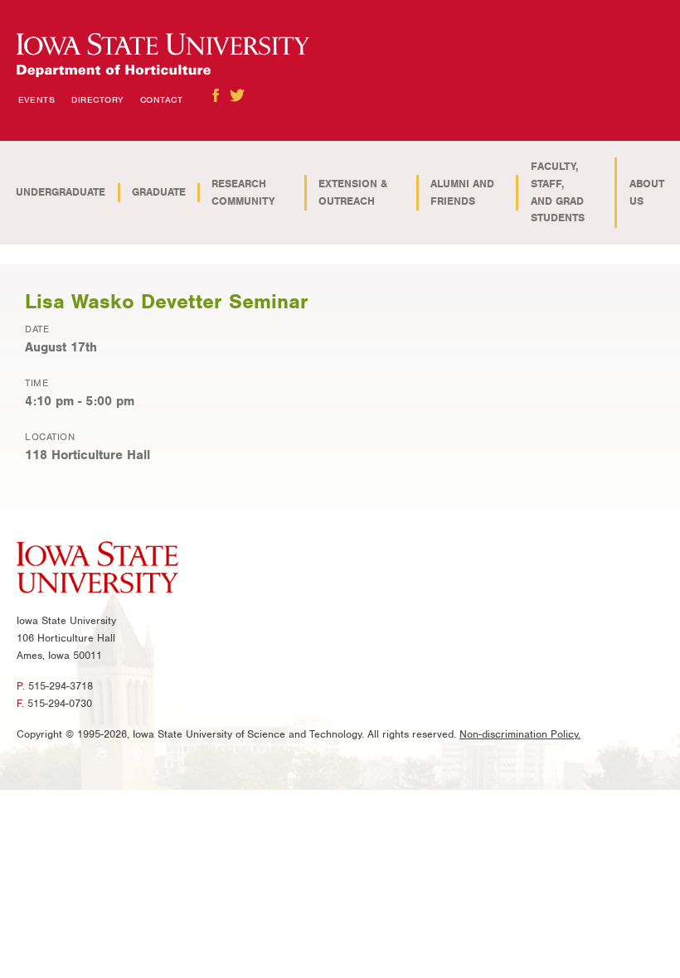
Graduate (159, 192)
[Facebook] (216, 95)
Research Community (242, 192)
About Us (646, 192)
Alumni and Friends (462, 192)
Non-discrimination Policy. (519, 734)
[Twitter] (237, 95)
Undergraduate (60, 192)
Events (36, 99)
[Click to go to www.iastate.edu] (97, 570)
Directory (97, 99)
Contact (161, 99)
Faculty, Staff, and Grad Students (558, 192)
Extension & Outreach (352, 192)
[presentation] (163, 56)
